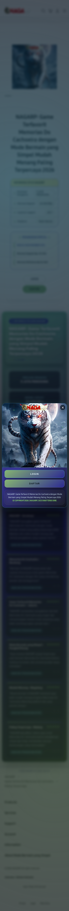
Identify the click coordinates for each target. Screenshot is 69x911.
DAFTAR (34, 483)
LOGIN (34, 474)
